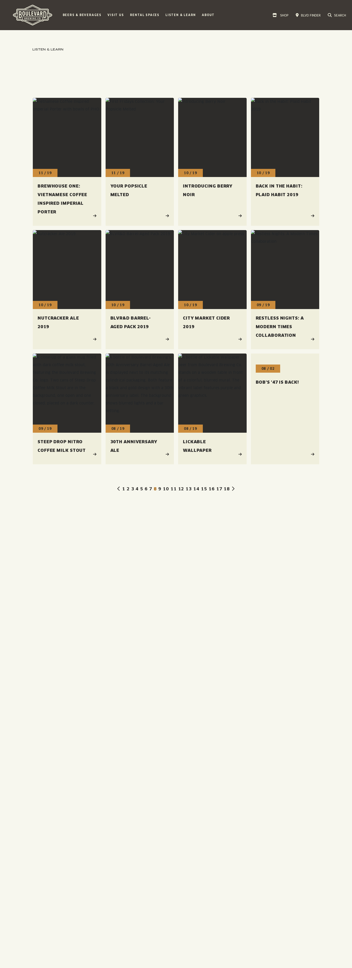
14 (196, 489)
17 (219, 489)
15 (204, 489)
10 (166, 489)
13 (189, 489)
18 (227, 489)
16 (212, 489)
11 (173, 489)
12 (181, 489)
